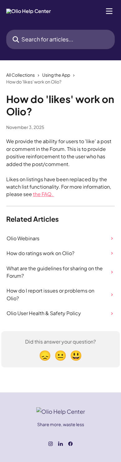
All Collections (20, 75)
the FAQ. (43, 194)
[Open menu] (109, 11)
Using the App (56, 75)
